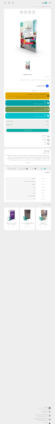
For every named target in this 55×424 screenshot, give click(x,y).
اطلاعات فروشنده (22, 169)
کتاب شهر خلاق (43, 223)
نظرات (32, 169)
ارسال (29, 13)
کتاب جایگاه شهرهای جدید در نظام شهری (26, 223)
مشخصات (42, 169)
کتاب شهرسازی (43, 6)
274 (34, 199)
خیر (33, 90)
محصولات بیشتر (11, 169)
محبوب (33, 13)
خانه (48, 6)
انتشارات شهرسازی (22, 80)
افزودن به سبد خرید (27, 130)
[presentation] (48, 219)
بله (36, 90)
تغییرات (21, 13)
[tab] (43, 169)
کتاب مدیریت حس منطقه (11, 223)
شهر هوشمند (32, 80)
